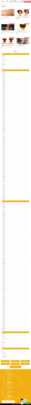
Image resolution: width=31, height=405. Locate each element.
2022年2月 (3, 301)
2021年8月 (3, 180)
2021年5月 (3, 184)
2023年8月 (3, 136)
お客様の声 (5, 363)
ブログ (3, 340)
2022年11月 (3, 155)
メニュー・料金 (10, 1)
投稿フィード (4, 352)
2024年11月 (3, 105)
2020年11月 (3, 197)
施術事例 (3, 64)
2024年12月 (4, 103)
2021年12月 (4, 172)
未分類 (3, 68)
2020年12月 (4, 195)
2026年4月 (3, 80)
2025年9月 (3, 84)
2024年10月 (4, 107)
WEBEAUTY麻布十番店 (19, 1)
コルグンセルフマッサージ (6, 338)
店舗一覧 (15, 0)
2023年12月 (4, 128)
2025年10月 (4, 82)
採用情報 (19, 386)
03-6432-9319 (9, 392)
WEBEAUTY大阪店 (16, 1)
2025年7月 (3, 88)
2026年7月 (3, 74)
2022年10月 (4, 157)
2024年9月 (3, 109)
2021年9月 (3, 178)
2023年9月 (3, 134)
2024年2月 (3, 124)
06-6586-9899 (9, 378)
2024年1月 (3, 126)
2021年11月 (3, 174)
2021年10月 (4, 176)
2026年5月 (3, 78)
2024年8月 (3, 111)
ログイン (3, 350)
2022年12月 (4, 153)
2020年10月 (4, 199)
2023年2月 (3, 149)
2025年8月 (3, 86)
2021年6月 (3, 182)
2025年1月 (3, 101)
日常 (3, 66)
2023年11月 (3, 130)
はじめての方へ (7, 1)
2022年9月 (3, 159)
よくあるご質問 (21, 1)
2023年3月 (3, 147)
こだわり (19, 372)
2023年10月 (4, 132)
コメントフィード (4, 354)
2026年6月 (3, 76)
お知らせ (3, 336)
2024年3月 (3, 122)
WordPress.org (4, 356)
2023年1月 (3, 151)
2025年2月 (3, 99)
